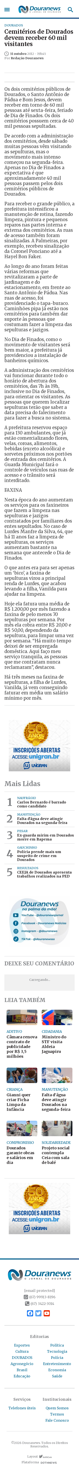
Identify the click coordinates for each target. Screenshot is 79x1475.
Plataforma (30, 1462)
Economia (57, 1370)
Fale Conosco (57, 1420)
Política (57, 1345)
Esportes (22, 1345)
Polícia (57, 1357)
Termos (57, 1414)
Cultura (22, 1351)
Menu (8, 9)
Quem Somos (57, 1408)
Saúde (57, 1376)
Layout (32, 1456)
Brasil (22, 1370)
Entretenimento (57, 1364)
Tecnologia (57, 1351)
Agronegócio (22, 1364)
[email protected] (39, 1291)
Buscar (69, 10)
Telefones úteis (22, 1408)
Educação (22, 1376)
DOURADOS (22, 1357)
